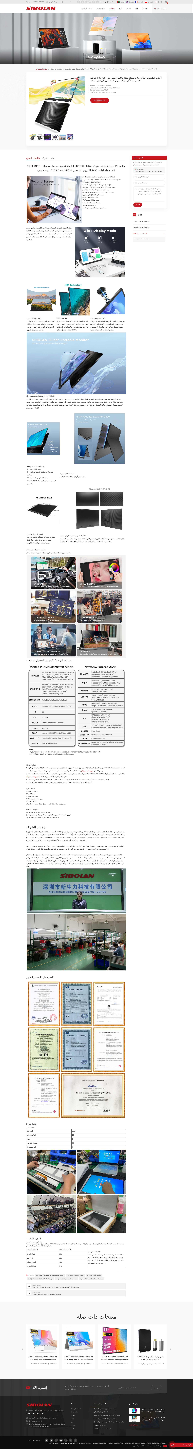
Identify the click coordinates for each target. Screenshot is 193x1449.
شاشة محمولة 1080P (56, 69)
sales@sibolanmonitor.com (67, 2)
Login (105, 2)
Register (111, 2)
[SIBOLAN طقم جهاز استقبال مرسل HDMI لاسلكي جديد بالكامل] (42, 1340)
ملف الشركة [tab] (48, 158)
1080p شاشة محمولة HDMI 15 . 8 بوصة (40, 1279)
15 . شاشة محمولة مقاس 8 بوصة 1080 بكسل (50, 1275)
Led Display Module (106, 1443)
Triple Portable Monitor (141, 221)
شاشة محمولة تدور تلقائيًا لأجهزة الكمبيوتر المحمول (109, 1422)
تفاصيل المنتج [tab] (33, 158)
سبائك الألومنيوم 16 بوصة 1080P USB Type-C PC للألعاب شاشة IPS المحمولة (150, 1358)
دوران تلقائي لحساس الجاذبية (102, 1429)
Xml (143, 1446)
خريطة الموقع (136, 1446)
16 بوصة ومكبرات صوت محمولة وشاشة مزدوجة (114, 1358)
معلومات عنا (101, 8)
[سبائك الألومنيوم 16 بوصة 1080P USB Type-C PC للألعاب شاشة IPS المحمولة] (150, 1340)
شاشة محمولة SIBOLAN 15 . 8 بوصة (91, 1279)
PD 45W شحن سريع (100, 1425)
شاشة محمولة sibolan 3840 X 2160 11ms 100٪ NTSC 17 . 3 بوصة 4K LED (78, 1358)
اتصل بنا (145, 8)
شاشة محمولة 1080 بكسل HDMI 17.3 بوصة (107, 1415)
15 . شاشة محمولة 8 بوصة (75, 1275)
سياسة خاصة (148, 1446)
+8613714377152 (38, 2)
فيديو (120, 8)
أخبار (136, 8)
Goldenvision (119, 1443)
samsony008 (38, 1421)
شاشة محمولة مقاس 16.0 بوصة (74, 69)
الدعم (129, 8)
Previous (23, 1349)
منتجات (112, 8)
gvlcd (164, 1443)
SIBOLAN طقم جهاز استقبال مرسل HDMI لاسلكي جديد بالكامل (42, 1358)
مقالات (73, 1429)
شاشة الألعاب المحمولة (94, 1275)
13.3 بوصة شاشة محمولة (141, 239)
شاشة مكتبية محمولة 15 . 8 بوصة (66, 1279)
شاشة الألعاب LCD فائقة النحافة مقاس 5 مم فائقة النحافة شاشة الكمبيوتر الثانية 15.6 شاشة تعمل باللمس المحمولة (153, 1419)
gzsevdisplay (129, 1443)
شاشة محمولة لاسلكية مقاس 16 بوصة (105, 1419)
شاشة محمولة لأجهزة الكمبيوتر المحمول (105, 1409)
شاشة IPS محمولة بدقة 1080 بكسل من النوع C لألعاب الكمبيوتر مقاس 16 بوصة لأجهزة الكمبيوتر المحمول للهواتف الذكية (149, 171)
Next (170, 1349)
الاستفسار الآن (98, 100)
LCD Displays (156, 1443)
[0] (166, 2)
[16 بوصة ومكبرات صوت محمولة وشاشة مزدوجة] (114, 1340)
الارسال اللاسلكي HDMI (101, 1412)
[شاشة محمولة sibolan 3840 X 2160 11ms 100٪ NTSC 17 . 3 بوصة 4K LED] (78, 1340)
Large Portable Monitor (141, 227)
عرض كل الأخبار (133, 1425)
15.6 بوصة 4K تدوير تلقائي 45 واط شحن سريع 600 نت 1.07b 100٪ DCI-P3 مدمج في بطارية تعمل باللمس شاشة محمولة (153, 1411)
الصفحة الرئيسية (87, 8)
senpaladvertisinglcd (143, 1443)
